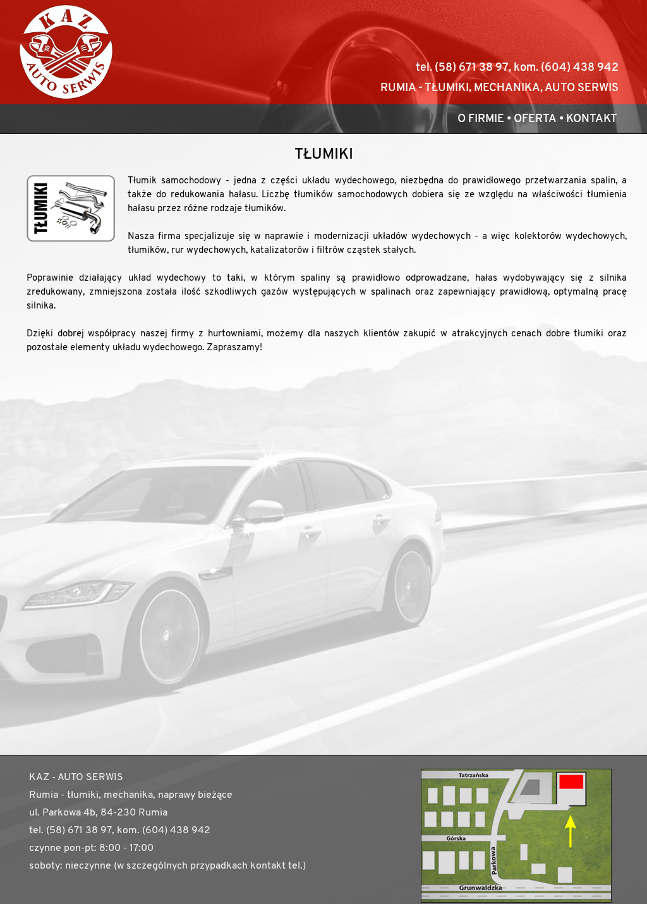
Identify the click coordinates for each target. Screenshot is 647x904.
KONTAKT (591, 119)
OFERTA (535, 119)
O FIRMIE (480, 119)
